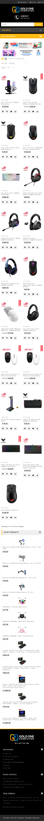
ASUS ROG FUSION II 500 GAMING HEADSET (10, 284)
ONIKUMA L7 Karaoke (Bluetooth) (15, 607)
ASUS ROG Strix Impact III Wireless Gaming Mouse (32, 375)
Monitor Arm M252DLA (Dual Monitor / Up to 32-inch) (22, 563)
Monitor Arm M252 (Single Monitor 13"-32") (18, 592)
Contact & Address (11, 757)
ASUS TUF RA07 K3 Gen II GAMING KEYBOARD (10, 465)
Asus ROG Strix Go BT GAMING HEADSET (31, 330)
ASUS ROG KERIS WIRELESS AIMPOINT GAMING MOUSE (11, 330)
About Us (8, 754)
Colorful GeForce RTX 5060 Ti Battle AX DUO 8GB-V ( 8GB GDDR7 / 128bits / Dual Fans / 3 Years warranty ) (22, 668)
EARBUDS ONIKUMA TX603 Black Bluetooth (18, 621)
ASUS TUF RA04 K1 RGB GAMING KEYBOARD (31, 420)
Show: (4, 68)
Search (38, 24)
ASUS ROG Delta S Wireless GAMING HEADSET (33, 239)
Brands (7, 765)
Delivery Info (9, 759)
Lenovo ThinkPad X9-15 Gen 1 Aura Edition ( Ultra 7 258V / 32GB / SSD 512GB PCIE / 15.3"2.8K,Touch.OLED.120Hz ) (21, 686)
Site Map (8, 768)
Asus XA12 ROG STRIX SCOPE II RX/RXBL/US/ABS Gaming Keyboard (32, 466)
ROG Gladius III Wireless (9, 510)
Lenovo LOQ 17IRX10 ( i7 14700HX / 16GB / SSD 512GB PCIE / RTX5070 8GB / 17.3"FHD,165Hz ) (20, 719)
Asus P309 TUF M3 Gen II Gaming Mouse (10, 148)
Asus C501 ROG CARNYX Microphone (10, 103)
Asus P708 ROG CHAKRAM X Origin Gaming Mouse (32, 148)
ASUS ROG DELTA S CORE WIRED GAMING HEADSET (32, 194)
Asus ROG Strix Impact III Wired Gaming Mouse (10, 375)
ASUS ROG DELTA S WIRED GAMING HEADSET (10, 239)
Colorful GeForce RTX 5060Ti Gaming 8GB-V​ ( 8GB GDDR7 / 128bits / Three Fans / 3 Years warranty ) (21, 651)
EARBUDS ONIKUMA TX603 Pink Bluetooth (18, 636)
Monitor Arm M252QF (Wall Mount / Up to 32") (19, 578)
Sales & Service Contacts (15, 807)
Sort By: (4, 63)
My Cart (41, 2)
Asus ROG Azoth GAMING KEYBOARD (10, 194)
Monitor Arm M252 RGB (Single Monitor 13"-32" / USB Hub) (22, 548)
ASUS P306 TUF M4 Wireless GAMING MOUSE (32, 103)
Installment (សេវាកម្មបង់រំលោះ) (14, 762)
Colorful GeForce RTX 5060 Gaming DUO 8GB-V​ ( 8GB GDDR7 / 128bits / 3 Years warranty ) (20, 703)
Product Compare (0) (16, 59)
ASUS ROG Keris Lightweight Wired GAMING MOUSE (32, 285)
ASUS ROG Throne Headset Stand (11, 420)
